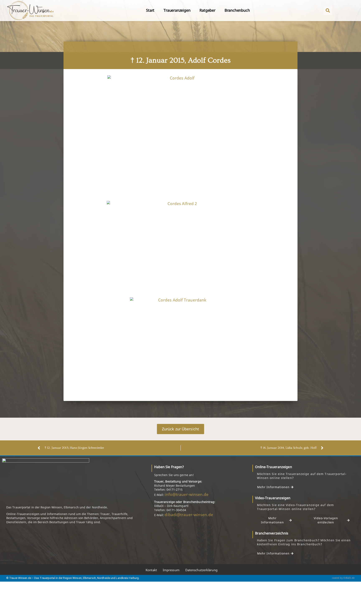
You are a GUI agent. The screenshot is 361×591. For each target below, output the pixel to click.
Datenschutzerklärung (201, 570)
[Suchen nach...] (328, 10)
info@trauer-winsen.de (186, 494)
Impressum (171, 570)
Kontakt (151, 570)
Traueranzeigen (177, 10)
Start (150, 10)
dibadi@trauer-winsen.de (189, 514)
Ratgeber (207, 10)
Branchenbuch (237, 10)
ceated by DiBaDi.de (343, 577)
